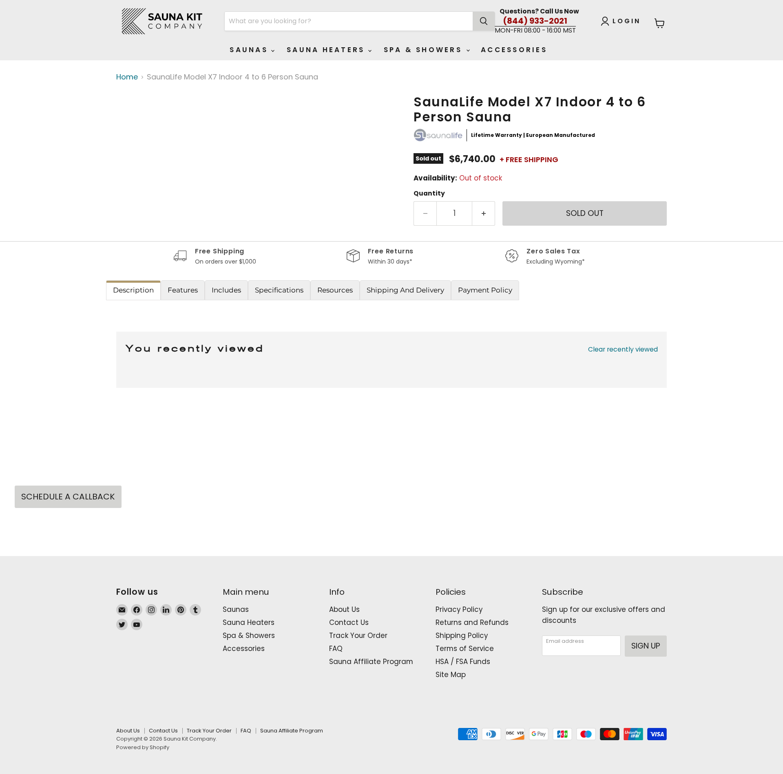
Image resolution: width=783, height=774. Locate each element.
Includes (226, 290)
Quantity (429, 193)
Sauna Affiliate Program (371, 661)
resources (335, 290)
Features (183, 290)
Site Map (451, 674)
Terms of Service (465, 648)
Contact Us (349, 622)
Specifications (279, 290)
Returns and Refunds (472, 622)
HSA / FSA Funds (463, 661)
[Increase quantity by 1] (483, 213)
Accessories (514, 50)
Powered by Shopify (142, 747)
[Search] (484, 21)
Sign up (645, 645)
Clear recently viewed (623, 349)
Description (133, 290)
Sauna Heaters (327, 50)
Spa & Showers (425, 50)
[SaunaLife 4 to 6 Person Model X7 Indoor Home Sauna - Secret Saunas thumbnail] (140, 118)
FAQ (336, 648)
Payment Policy (485, 290)
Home (127, 77)
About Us (344, 609)
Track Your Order (358, 635)
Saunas (250, 50)
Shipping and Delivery (405, 290)
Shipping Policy (462, 635)
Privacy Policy (459, 609)
